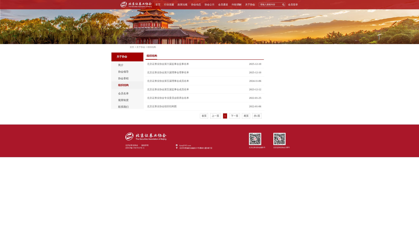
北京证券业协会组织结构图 (162, 106)
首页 (157, 4)
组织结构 (151, 47)
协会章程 (123, 78)
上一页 (215, 116)
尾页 (246, 116)
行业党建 (169, 4)
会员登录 (293, 4)
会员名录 (123, 93)
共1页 (257, 116)
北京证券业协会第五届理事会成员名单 (168, 81)
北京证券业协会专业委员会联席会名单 (168, 98)
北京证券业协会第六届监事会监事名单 (168, 64)
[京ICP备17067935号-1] (134, 148)
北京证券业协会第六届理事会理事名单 (168, 72)
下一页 (234, 116)
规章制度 (123, 100)
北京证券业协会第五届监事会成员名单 (168, 89)
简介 (120, 65)
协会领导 (123, 71)
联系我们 (123, 106)
